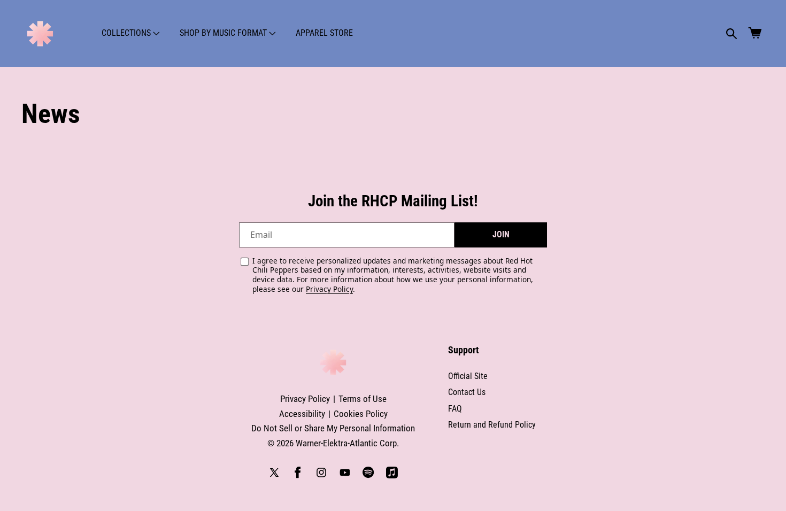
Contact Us (467, 392)
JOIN (501, 234)
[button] (129, 33)
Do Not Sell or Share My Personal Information (333, 428)
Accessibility (302, 413)
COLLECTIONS (126, 33)
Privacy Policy (329, 289)
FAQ (455, 409)
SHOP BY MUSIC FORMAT (223, 33)
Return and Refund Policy (492, 425)
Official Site (468, 376)
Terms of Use (362, 398)
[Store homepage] (333, 362)
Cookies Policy (361, 413)
